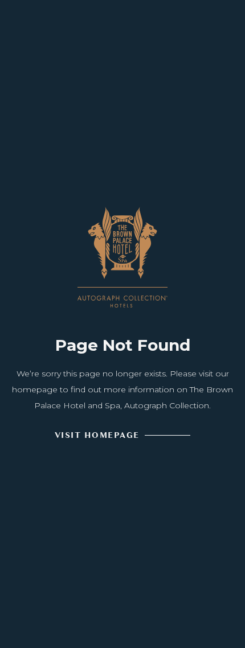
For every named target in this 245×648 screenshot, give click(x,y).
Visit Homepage (97, 435)
